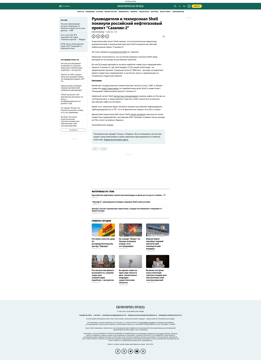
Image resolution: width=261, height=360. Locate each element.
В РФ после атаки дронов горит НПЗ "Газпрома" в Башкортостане (72, 46)
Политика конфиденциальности (114, 315)
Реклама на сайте (85, 315)
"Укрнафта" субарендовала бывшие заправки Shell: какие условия (121, 202)
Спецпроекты (144, 12)
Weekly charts (165, 12)
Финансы (133, 12)
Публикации (90, 12)
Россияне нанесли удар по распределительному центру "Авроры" (103, 242)
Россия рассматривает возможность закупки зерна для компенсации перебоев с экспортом (103, 275)
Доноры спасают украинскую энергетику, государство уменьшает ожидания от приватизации (127, 210)
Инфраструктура (111, 12)
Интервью (154, 12)
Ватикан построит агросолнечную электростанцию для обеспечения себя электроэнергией (156, 275)
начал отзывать (137, 114)
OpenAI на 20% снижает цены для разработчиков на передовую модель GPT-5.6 (73, 77)
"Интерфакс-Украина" (147, 322)
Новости (80, 12)
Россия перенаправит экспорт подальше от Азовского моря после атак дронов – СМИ (73, 27)
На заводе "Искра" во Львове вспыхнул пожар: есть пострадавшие (129, 242)
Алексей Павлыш (98, 32)
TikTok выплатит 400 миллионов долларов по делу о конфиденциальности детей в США (72, 99)
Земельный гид (178, 12)
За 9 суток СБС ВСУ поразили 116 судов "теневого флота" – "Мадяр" (73, 37)
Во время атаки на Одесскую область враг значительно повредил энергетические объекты (128, 276)
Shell (95, 149)
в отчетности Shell (118, 52)
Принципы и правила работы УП (170, 315)
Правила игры (124, 12)
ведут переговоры (110, 88)
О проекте (97, 315)
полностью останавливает (126, 96)
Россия (103, 149)
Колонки (99, 12)
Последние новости (70, 60)
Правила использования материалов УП (142, 315)
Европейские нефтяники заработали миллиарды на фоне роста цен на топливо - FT (129, 195)
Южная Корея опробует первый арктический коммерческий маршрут (154, 244)
